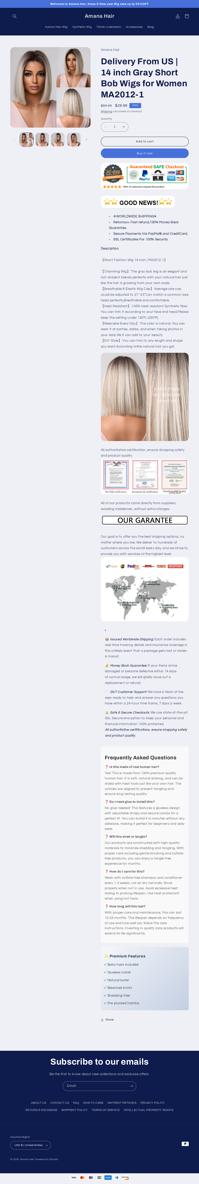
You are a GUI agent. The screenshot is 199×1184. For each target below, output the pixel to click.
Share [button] (110, 1019)
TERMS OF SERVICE (106, 1110)
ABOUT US (38, 1102)
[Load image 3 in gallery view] (58, 139)
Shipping (106, 111)
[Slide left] (14, 139)
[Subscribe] (131, 1086)
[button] (14, 16)
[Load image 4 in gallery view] (73, 139)
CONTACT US (59, 1102)
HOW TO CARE (93, 1102)
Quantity (106, 118)
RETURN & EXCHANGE (41, 1110)
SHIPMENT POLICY (74, 1110)
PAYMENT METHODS (121, 1102)
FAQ (76, 1102)
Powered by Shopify (46, 1159)
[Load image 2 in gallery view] (42, 139)
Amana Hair (27, 1159)
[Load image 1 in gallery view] (26, 139)
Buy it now (145, 153)
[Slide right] (86, 139)
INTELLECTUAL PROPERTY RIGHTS (149, 1110)
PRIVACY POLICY (153, 1102)
